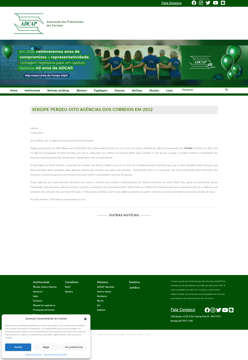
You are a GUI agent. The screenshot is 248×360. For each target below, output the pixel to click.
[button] (85, 318)
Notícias (137, 90)
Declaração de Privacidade (55, 354)
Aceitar (18, 347)
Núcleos (82, 90)
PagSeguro (100, 90)
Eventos (120, 90)
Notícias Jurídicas (58, 90)
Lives (169, 90)
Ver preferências (74, 347)
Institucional (32, 90)
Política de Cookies (33, 354)
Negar (46, 347)
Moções (154, 90)
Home (13, 90)
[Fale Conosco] (40, 3)
